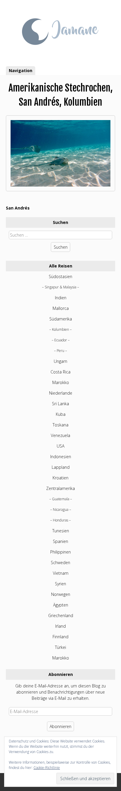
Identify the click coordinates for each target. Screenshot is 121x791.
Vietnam (60, 573)
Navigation (20, 70)
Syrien (60, 583)
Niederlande (60, 393)
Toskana (60, 425)
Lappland (61, 467)
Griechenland (60, 615)
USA (60, 446)
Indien (60, 297)
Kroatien (60, 478)
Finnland (60, 636)
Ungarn (60, 361)
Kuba (60, 414)
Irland (60, 626)
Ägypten (60, 605)
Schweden (60, 562)
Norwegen (60, 594)
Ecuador (60, 340)
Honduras (60, 520)
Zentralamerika (60, 488)
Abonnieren (60, 726)
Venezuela (60, 435)
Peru (60, 350)
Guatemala (60, 498)
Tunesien (60, 531)
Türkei (60, 647)
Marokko (60, 382)
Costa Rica (60, 372)
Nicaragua (60, 509)
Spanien (60, 541)
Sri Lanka (60, 403)
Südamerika (60, 319)
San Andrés (18, 208)
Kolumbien (60, 329)
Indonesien (60, 456)
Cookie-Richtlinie (46, 767)
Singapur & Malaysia (60, 287)
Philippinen (60, 552)
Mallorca (61, 308)
